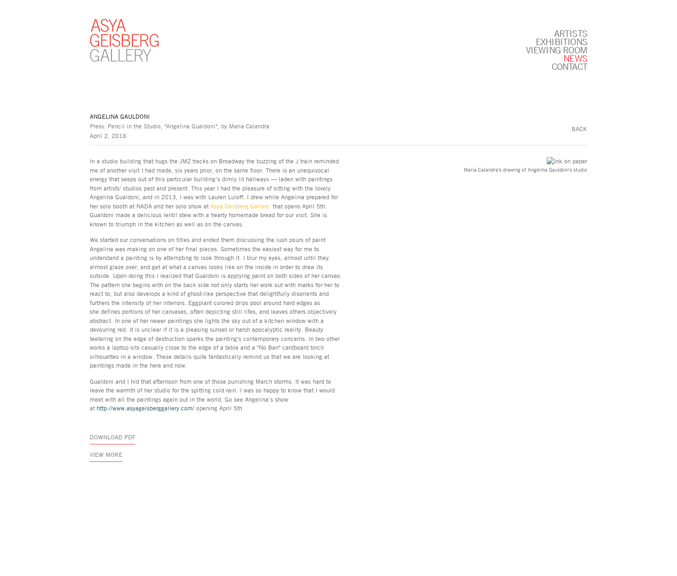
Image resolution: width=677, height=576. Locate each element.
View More (106, 454)
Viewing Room (556, 50)
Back (579, 128)
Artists (570, 33)
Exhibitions (561, 41)
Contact (569, 66)
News (575, 58)
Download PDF (112, 437)
